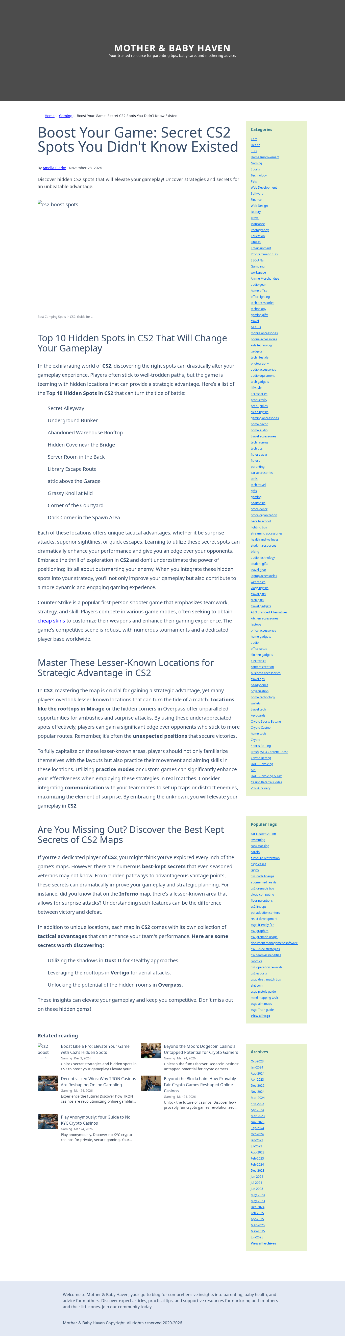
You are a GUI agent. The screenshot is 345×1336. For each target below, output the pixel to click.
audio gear (258, 284)
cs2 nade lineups (262, 876)
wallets (256, 703)
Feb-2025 (257, 1213)
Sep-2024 (257, 1128)
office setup (259, 649)
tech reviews (259, 442)
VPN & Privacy (260, 788)
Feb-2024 (257, 1164)
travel (255, 321)
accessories (259, 394)
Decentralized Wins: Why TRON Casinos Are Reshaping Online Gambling (98, 1081)
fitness (255, 460)
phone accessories (264, 339)
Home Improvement (265, 157)
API (253, 770)
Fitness (256, 242)
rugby (255, 870)
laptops (256, 624)
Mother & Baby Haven (172, 48)
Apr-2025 (257, 1219)
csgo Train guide (262, 1010)
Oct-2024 (257, 1134)
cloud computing (262, 894)
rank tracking (260, 846)
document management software (274, 943)
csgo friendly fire (262, 925)
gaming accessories (265, 418)
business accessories (266, 673)
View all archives (263, 1243)
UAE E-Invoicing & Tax (266, 776)
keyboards (258, 715)
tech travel (258, 485)
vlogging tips (259, 588)
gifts (254, 491)
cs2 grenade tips (262, 888)
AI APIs (256, 327)
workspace (258, 272)
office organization (264, 515)
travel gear (258, 570)
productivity (259, 400)
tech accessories (262, 303)
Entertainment (261, 248)
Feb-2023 (257, 1158)
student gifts (259, 564)
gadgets (256, 351)
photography (260, 363)
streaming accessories (267, 533)
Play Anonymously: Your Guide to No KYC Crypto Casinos (96, 1120)
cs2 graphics (259, 931)
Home (50, 115)
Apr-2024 (257, 1110)
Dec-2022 (257, 1085)
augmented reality (264, 882)
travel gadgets (261, 606)
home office (259, 290)
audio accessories (263, 369)
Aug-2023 (257, 1152)
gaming (256, 497)
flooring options (262, 900)
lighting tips (259, 527)
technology (258, 309)
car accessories (262, 473)
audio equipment (263, 375)
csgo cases (258, 864)
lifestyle (256, 388)
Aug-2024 (257, 1073)
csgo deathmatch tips (266, 979)
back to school (261, 521)
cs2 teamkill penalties (266, 955)
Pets (254, 181)
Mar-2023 (258, 1116)
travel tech (258, 709)
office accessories (263, 630)
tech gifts (257, 600)
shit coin (256, 985)
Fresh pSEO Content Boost (269, 752)
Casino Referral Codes (266, 782)
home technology (263, 697)
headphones (259, 685)
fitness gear (259, 454)
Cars (254, 139)
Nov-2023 (257, 1122)
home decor (259, 424)
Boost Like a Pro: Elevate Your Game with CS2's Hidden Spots (95, 1049)
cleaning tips (259, 412)
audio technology (263, 557)
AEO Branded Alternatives (269, 612)
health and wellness (265, 539)
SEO (254, 151)
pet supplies (259, 406)
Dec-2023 (257, 1170)
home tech (258, 733)
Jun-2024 (257, 1176)
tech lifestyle (259, 357)
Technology (259, 175)
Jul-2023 (256, 1146)
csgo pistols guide (263, 991)
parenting (257, 466)
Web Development (264, 187)
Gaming (65, 115)
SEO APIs (257, 260)
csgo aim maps (261, 1003)
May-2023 (258, 1201)
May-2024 (258, 1195)
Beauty (256, 212)
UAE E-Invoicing (262, 764)
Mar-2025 (258, 1225)
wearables (258, 582)
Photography (260, 230)
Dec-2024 (257, 1207)
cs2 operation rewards (266, 967)
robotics (256, 961)
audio (255, 642)
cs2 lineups (258, 906)
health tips (258, 503)
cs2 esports (259, 973)
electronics (258, 661)
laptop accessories (264, 576)
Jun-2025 (257, 1237)
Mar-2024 (258, 1098)
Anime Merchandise (265, 278)
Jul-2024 (256, 1183)
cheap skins (51, 620)
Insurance (258, 224)
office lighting (260, 297)
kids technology (262, 345)
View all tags (260, 1016)
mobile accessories (264, 333)
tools (254, 479)
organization (259, 691)
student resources (263, 545)
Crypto (255, 740)
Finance (256, 199)
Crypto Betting (261, 758)
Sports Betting (261, 746)
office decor (259, 509)
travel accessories (263, 436)
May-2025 (258, 1231)
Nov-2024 (257, 1091)
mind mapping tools (265, 997)
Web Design (259, 206)
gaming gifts (259, 315)
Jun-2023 (257, 1189)
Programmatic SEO (264, 254)
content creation (262, 667)
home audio (259, 430)
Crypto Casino (260, 727)
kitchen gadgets (262, 655)
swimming (258, 840)
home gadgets (261, 636)
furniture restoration (265, 858)
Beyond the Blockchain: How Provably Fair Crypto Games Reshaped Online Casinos (200, 1085)
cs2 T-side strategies (265, 949)
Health (255, 145)
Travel (255, 218)
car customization (263, 834)
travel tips (258, 679)
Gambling (257, 266)
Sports (255, 169)
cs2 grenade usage (264, 937)
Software (257, 193)
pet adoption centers (265, 912)
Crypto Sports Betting (266, 721)
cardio (255, 852)
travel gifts (258, 594)
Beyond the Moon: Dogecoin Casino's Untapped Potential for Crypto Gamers (201, 1049)
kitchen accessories (264, 618)
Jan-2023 (257, 1140)
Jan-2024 (257, 1067)
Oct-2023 (257, 1061)
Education (258, 236)
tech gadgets (260, 382)
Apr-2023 (257, 1079)
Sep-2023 (257, 1104)
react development (264, 919)
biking (255, 551)
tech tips (257, 448)
